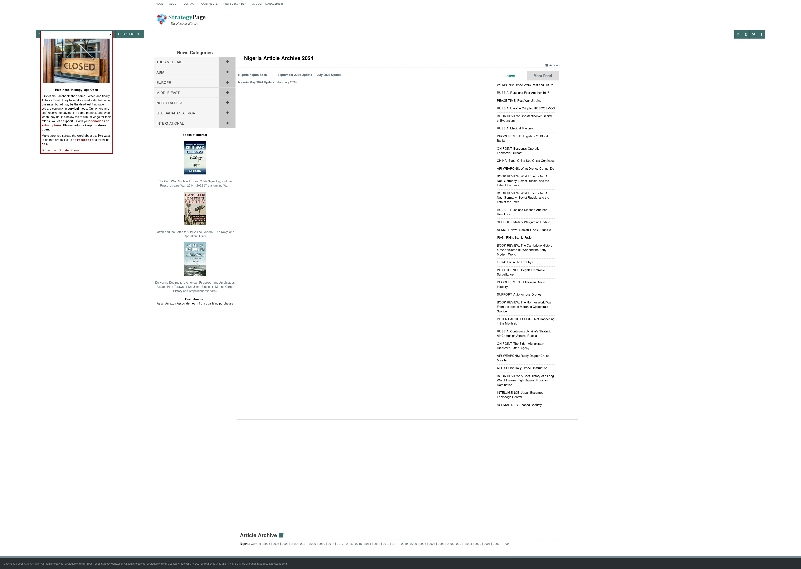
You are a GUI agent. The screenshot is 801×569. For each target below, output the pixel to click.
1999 (505, 543)
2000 (496, 543)
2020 (312, 543)
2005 (450, 543)
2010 (404, 543)
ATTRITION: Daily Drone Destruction (522, 368)
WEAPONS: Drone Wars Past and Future (525, 85)
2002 (478, 543)
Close (75, 150)
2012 (386, 543)
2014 (367, 543)
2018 (331, 543)
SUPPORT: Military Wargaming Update (523, 222)
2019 (322, 543)
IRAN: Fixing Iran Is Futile (514, 237)
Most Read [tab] (543, 75)
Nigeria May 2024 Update (256, 82)
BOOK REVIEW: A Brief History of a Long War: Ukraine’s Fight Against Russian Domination (525, 380)
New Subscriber (234, 3)
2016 (349, 543)
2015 (358, 543)
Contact (189, 3)
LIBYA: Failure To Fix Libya (515, 262)
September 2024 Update (294, 74)
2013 (377, 543)
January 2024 (287, 82)
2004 (459, 543)
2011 (395, 543)
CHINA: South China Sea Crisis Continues (526, 160)
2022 (294, 543)
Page (187, 19)
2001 (487, 543)
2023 (285, 543)
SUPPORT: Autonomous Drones (519, 294)
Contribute (209, 3)
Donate (64, 150)
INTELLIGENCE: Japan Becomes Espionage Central (520, 394)
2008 (422, 543)
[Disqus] (407, 472)
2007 (432, 543)
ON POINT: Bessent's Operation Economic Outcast (519, 150)
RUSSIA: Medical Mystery (515, 128)
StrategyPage (32, 563)
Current (256, 543)
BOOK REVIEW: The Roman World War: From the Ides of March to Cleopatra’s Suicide (525, 306)
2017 (340, 543)
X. (47, 144)
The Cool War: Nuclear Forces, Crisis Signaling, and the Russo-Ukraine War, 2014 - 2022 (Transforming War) (195, 183)
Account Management (267, 3)
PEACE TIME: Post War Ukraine (519, 100)
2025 (266, 543)
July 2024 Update (329, 74)
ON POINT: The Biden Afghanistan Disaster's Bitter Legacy (520, 345)
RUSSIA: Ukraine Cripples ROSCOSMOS (526, 108)
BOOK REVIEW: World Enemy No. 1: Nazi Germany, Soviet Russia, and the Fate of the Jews (523, 180)
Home (159, 3)
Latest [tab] (509, 75)
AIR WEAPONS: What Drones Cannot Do (525, 168)
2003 (468, 543)
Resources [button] (128, 34)
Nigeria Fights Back (252, 74)
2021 (303, 543)
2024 (276, 543)
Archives (554, 65)
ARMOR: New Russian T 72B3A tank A (524, 229)
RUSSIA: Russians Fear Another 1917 (523, 92)
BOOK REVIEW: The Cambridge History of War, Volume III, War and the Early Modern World (524, 249)
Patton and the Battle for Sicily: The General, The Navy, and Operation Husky (194, 234)
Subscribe (49, 150)
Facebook (84, 140)
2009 (413, 543)
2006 (441, 543)
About (173, 3)
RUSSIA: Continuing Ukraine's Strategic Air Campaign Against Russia (524, 333)
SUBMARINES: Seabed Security (519, 404)
